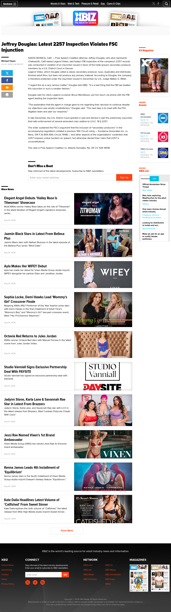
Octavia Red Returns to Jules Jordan (30, 336)
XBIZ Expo (110, 579)
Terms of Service (113, 604)
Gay (103, 3)
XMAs (108, 583)
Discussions (145, 178)
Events (143, 105)
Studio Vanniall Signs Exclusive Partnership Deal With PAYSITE (35, 369)
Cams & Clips (113, 3)
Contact (5, 574)
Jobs (154, 178)
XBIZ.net (144, 171)
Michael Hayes (8, 61)
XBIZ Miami (110, 569)
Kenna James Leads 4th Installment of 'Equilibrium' (31, 470)
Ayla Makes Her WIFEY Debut (25, 266)
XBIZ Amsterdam (145, 115)
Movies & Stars (58, 3)
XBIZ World (88, 574)
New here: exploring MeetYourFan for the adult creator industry (154, 198)
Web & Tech (73, 3)
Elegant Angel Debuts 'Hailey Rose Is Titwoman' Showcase (30, 200)
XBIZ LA (109, 565)
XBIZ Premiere (90, 579)
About (4, 579)
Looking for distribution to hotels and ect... (153, 224)
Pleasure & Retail (90, 3)
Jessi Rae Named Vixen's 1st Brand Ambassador (29, 437)
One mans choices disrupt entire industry (154, 210)
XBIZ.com (87, 565)
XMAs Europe (146, 149)
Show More (67, 530)
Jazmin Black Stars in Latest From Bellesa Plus (34, 236)
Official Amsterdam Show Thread (154, 185)
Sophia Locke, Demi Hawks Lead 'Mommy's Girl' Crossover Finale (35, 299)
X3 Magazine (146, 50)
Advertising (6, 569)
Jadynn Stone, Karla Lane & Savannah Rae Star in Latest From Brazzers (34, 402)
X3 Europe (145, 132)
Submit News (7, 565)
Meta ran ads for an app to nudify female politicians (153, 236)
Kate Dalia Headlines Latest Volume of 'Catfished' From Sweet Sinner (31, 502)
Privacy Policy (7, 583)
